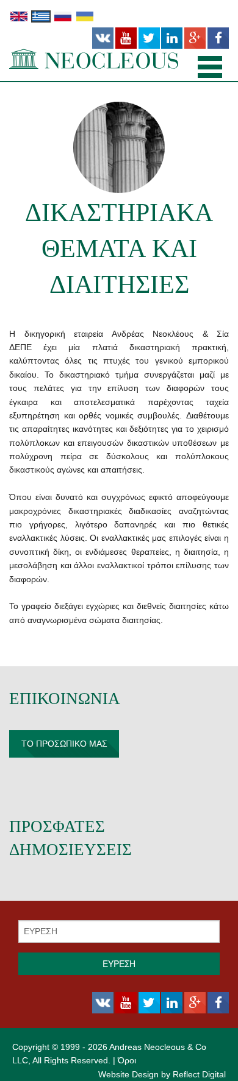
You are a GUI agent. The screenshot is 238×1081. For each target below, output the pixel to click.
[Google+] (195, 38)
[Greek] (41, 16)
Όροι (127, 1060)
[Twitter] (149, 38)
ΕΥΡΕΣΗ (119, 963)
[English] (19, 16)
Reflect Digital (199, 1074)
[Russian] (63, 16)
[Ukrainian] (85, 16)
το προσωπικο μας (64, 743)
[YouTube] (126, 38)
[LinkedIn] (171, 38)
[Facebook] (218, 38)
